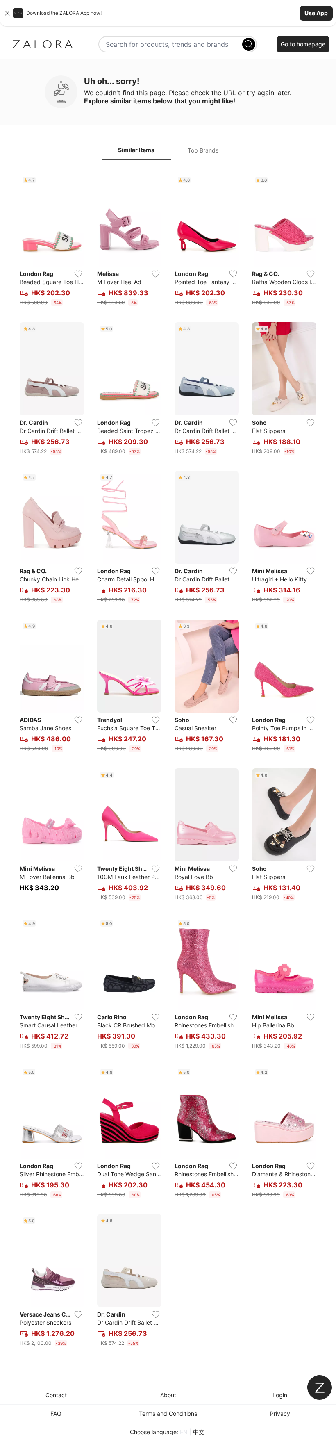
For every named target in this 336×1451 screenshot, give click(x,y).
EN (184, 1431)
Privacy (280, 1413)
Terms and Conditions (168, 1413)
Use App (316, 12)
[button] (168, 13)
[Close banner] (7, 13)
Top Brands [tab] (203, 150)
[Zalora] (43, 44)
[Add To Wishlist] (78, 274)
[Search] (248, 44)
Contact (56, 1395)
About (168, 1395)
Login (279, 1395)
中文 (198, 1431)
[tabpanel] (168, 761)
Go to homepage (303, 44)
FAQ (55, 1413)
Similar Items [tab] (136, 149)
